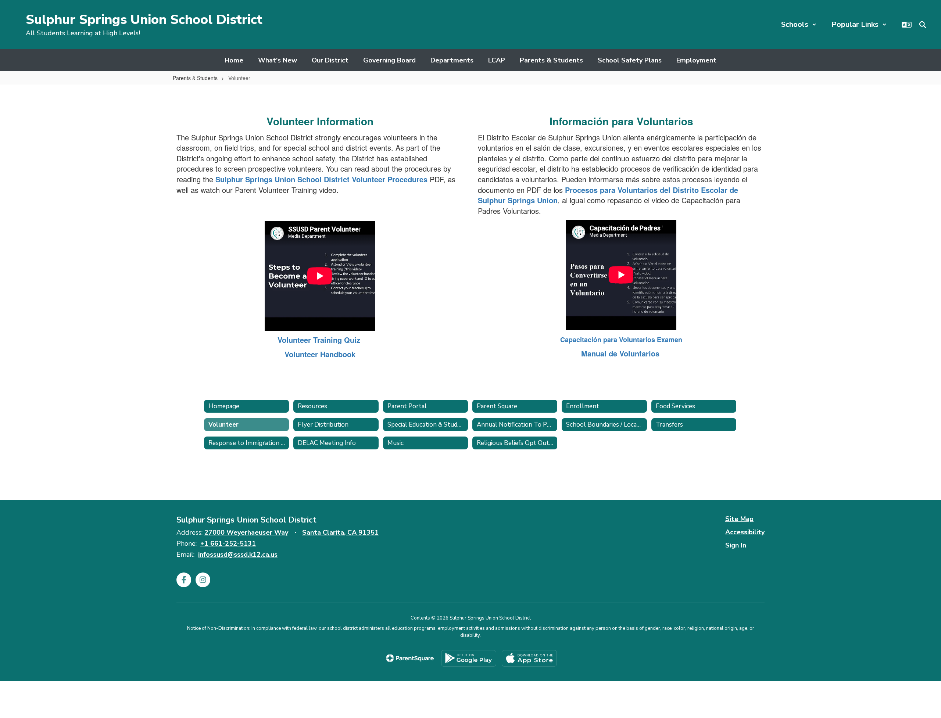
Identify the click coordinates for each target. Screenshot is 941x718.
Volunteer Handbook (320, 354)
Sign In (735, 545)
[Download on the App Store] (529, 658)
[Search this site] (922, 24)
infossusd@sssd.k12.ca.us (238, 554)
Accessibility (745, 532)
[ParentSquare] (410, 658)
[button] (798, 24)
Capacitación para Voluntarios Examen (621, 339)
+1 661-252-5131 (228, 543)
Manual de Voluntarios (621, 353)
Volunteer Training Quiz (319, 339)
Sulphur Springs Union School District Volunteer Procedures (321, 179)
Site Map (739, 518)
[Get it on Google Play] (468, 658)
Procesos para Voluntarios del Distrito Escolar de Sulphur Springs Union (608, 195)
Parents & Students (195, 78)
